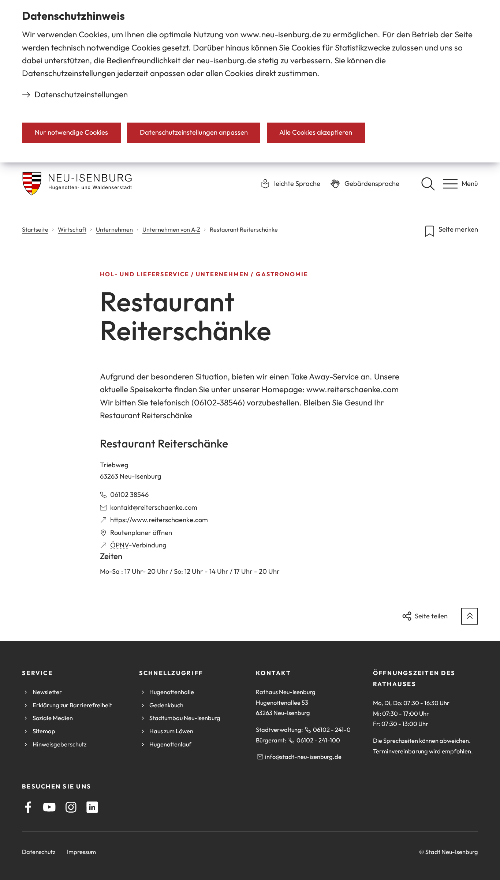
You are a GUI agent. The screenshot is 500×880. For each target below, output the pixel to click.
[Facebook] (28, 807)
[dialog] (250, 81)
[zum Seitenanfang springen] (469, 616)
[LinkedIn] (92, 807)
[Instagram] (71, 807)
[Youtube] (49, 807)
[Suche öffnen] (428, 183)
